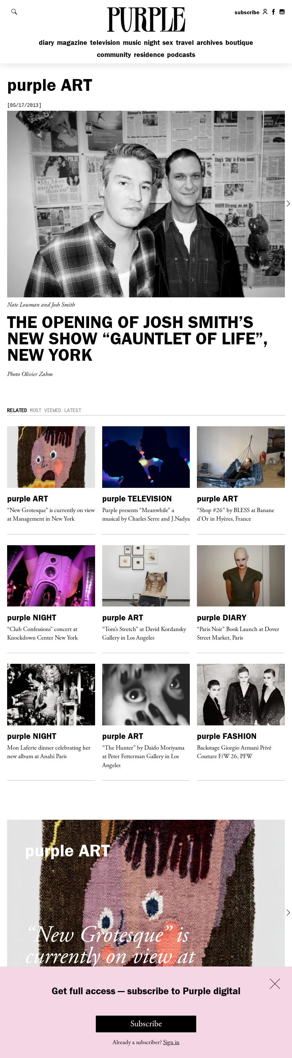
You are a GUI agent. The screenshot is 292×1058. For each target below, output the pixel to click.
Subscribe (146, 1023)
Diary (46, 42)
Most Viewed (45, 410)
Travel (185, 42)
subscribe (247, 12)
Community (114, 54)
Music (132, 42)
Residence (149, 54)
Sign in (171, 1042)
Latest (72, 410)
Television (105, 42)
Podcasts (181, 54)
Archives (210, 42)
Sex (167, 42)
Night (152, 42)
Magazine (72, 42)
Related (17, 410)
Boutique (239, 42)
